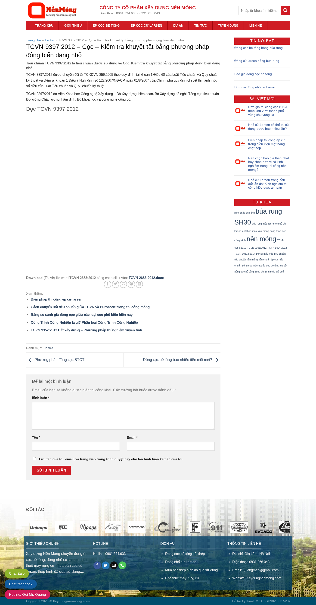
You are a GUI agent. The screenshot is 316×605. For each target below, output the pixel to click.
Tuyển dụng (228, 25)
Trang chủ (44, 25)
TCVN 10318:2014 (244, 253)
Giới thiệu (73, 25)
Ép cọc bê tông (106, 25)
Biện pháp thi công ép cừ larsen (56, 299)
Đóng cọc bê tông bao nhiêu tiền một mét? (178, 360)
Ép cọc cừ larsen (146, 25)
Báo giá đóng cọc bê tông (253, 74)
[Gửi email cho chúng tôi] (114, 565)
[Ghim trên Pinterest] (131, 284)
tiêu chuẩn (280, 253)
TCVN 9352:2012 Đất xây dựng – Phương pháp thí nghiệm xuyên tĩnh (86, 330)
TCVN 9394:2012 (277, 247)
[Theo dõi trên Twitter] (105, 565)
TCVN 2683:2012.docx (146, 278)
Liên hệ (255, 25)
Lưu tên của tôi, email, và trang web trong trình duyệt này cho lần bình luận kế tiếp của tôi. (111, 459)
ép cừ (283, 265)
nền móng (261, 239)
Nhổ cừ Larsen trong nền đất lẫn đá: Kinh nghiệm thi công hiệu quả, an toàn (267, 184)
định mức (270, 271)
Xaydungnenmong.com (264, 578)
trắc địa (257, 265)
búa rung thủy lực (262, 223)
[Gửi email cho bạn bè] (123, 284)
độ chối (280, 271)
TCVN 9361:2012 (256, 247)
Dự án (178, 25)
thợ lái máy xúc (264, 253)
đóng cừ (259, 271)
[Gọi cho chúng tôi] (122, 565)
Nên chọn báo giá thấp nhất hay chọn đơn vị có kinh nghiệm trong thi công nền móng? (268, 163)
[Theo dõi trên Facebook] (97, 565)
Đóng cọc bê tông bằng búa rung (258, 48)
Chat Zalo (17, 573)
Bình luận (40, 397)
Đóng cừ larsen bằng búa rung (256, 61)
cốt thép (246, 231)
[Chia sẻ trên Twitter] (115, 284)
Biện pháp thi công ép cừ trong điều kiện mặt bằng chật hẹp (266, 144)
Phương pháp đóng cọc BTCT (59, 360)
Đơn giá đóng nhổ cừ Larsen (255, 87)
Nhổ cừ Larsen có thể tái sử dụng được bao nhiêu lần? (268, 126)
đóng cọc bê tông (244, 271)
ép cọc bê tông (271, 265)
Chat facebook (20, 584)
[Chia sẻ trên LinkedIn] (139, 284)
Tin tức (200, 25)
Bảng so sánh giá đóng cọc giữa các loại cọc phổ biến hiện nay (82, 315)
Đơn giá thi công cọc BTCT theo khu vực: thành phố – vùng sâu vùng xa (268, 111)
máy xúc (257, 231)
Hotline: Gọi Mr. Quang (27, 594)
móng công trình (272, 231)
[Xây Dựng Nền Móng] (59, 10)
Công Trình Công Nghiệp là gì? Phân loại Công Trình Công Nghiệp (84, 322)
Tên (36, 437)
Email (132, 437)
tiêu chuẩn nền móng (246, 259)
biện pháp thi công (244, 212)
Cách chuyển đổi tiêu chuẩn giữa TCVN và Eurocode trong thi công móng (90, 307)
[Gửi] (285, 10)
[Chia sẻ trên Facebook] (107, 284)
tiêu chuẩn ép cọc (269, 259)
